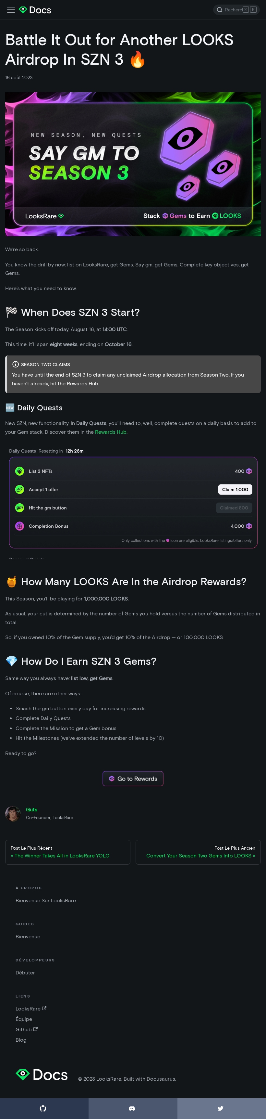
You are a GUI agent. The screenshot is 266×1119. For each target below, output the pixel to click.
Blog (21, 1040)
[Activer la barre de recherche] (11, 10)
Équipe (24, 1019)
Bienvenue (28, 936)
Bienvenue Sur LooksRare (46, 900)
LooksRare (28, 1009)
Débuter (25, 973)
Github (24, 1029)
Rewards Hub (82, 383)
